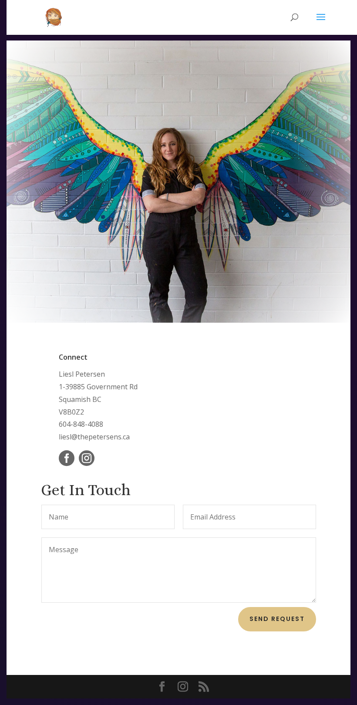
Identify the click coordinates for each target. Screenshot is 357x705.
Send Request (277, 618)
